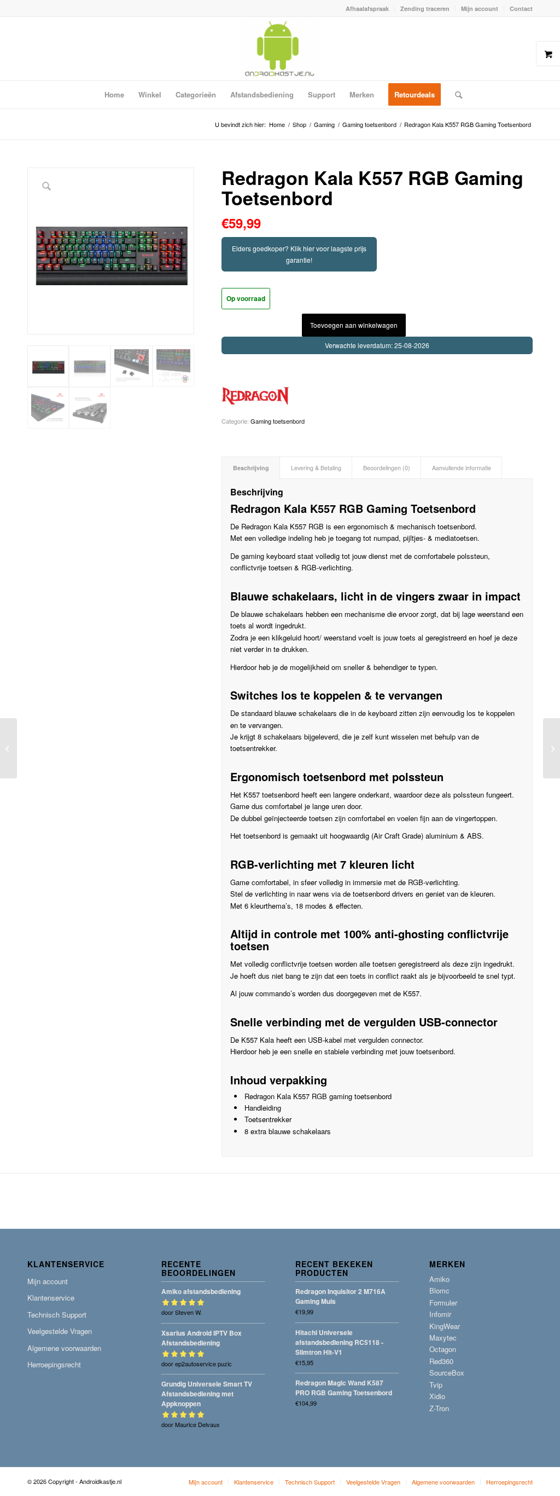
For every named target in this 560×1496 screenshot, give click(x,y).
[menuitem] (367, 8)
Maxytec (443, 1337)
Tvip (435, 1384)
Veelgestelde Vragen (59, 1331)
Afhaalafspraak (367, 8)
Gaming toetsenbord (277, 421)
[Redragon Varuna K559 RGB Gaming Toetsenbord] (551, 748)
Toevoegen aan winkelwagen (354, 325)
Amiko (439, 1279)
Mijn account (479, 8)
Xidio (437, 1396)
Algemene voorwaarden (64, 1348)
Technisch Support (56, 1314)
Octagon (442, 1349)
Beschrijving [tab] (251, 468)
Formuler (443, 1302)
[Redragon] (255, 396)
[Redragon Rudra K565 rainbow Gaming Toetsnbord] (8, 748)
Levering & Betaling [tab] (316, 468)
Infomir (440, 1314)
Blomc (439, 1290)
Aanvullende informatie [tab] (461, 468)
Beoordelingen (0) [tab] (386, 468)
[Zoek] (455, 94)
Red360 (441, 1361)
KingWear (444, 1326)
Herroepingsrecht (54, 1364)
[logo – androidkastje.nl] (280, 48)
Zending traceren (425, 8)
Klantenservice (50, 1297)
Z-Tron (439, 1408)
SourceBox (446, 1372)
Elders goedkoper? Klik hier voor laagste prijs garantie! (299, 254)
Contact (521, 8)
